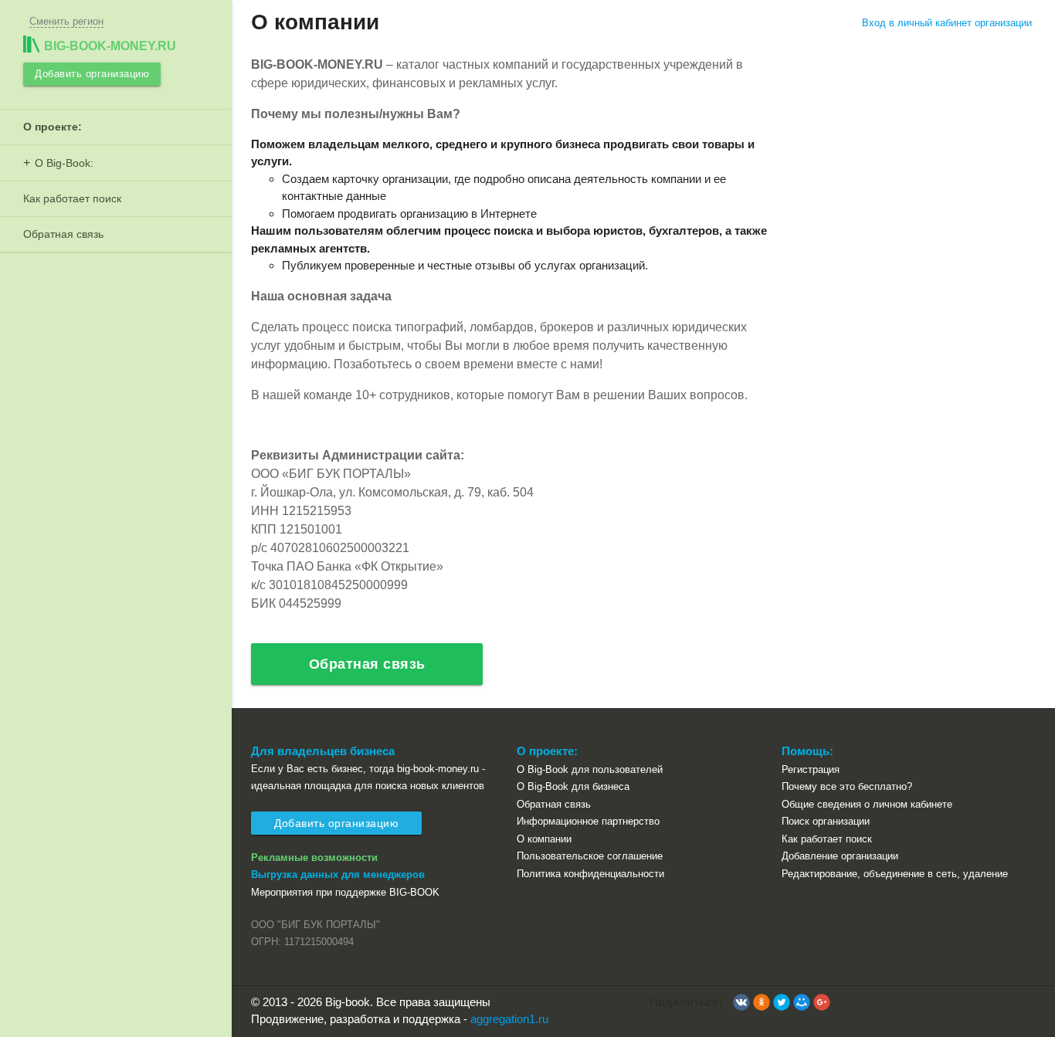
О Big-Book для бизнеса (573, 786)
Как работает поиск (72, 198)
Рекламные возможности (314, 857)
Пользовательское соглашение (590, 856)
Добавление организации (840, 856)
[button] (741, 1002)
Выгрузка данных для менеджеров (338, 874)
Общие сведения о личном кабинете (867, 804)
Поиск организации (826, 821)
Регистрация (811, 769)
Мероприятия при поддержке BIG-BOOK (345, 892)
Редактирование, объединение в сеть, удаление (895, 873)
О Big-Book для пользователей (590, 769)
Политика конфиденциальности (590, 873)
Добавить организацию (92, 74)
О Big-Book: (64, 163)
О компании (544, 839)
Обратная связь (63, 234)
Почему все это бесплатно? (847, 786)
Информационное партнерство (588, 821)
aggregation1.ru (509, 1018)
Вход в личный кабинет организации (947, 23)
